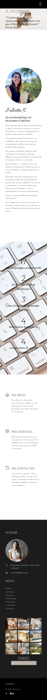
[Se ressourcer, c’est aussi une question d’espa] (23, 636)
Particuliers (10, 592)
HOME (8, 589)
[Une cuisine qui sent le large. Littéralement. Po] (11, 636)
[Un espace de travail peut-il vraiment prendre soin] (23, 624)
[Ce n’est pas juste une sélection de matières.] (36, 624)
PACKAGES (10, 602)
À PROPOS (10, 605)
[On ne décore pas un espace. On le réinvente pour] (36, 636)
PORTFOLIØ (10, 599)
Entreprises (10, 595)
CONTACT (9, 609)
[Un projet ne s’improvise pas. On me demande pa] (11, 648)
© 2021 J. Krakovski (13, 689)
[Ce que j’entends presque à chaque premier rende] (11, 624)
